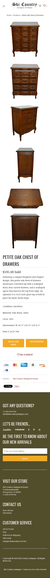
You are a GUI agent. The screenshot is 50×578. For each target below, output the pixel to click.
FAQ (4, 532)
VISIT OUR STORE (15, 481)
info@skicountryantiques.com (15, 414)
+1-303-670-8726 (9, 412)
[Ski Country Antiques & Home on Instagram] (39, 430)
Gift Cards (7, 538)
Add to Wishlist (26, 354)
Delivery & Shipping (11, 535)
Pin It (17, 386)
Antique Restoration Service (14, 541)
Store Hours (8, 510)
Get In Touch (8, 529)
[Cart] (39, 6)
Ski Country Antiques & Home (25, 379)
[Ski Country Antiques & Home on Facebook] (28, 430)
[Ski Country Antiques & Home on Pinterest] (34, 430)
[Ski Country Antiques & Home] (24, 8)
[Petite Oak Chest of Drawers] (25, 40)
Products (16, 15)
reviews (42, 569)
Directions (7, 513)
